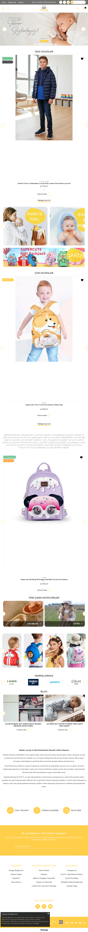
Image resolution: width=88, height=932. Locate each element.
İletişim (44, 874)
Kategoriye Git (44, 200)
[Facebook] (37, 906)
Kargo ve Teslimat (44, 882)
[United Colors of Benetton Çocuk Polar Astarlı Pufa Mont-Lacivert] (44, 117)
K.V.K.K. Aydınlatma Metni (72, 874)
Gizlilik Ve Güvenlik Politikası (44, 886)
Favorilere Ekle (82, 59)
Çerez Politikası (71, 878)
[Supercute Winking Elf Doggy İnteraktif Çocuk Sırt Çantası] (44, 514)
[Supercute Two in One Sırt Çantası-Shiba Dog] (44, 338)
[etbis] (61, 922)
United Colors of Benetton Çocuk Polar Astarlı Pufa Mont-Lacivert (44, 183)
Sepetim (16, 878)
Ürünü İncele (42, 194)
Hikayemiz (71, 870)
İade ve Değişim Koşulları (44, 878)
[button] (32, 44)
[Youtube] (50, 906)
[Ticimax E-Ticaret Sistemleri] (44, 930)
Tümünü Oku (21, 730)
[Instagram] (44, 906)
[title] (44, 29)
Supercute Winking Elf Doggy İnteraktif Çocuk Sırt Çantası (44, 579)
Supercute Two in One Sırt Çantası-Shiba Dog (44, 405)
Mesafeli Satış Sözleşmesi (72, 882)
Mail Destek (44, 870)
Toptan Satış (71, 886)
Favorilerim (16, 882)
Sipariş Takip (16, 874)
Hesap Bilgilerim (16, 870)
